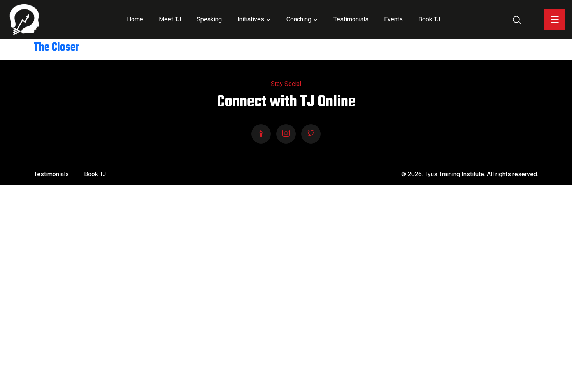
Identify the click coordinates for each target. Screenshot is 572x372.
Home (135, 19)
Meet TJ (170, 19)
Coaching (298, 19)
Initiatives (250, 19)
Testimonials (350, 19)
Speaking (209, 19)
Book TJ (429, 19)
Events (393, 19)
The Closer (56, 47)
